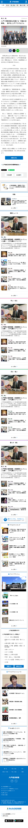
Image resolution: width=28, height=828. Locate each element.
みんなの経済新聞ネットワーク (14, 809)
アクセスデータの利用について (8, 790)
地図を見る (14, 158)
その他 (6, 662)
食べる (7, 5)
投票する (9, 666)
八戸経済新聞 (14, 2)
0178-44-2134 (21, 150)
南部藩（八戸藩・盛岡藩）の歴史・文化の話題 (14, 646)
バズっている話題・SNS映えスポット (14, 659)
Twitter (16, 781)
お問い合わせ (5, 792)
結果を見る (19, 666)
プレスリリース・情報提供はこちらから (10, 788)
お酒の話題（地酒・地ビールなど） (14, 643)
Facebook (12, 781)
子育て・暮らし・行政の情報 (12, 657)
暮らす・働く (22, 5)
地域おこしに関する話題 (11, 654)
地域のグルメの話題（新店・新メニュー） (14, 640)
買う (18, 5)
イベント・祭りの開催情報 (11, 637)
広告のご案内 (5, 794)
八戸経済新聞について (6, 786)
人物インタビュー (9, 649)
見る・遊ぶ (13, 5)
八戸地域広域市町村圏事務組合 (10, 164)
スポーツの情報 (8, 652)
